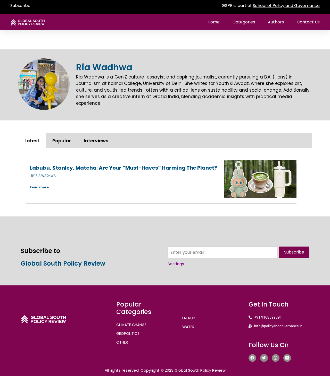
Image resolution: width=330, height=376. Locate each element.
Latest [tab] (31, 140)
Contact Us (308, 22)
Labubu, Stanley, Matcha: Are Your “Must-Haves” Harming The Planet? (123, 167)
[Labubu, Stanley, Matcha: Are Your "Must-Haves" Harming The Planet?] (260, 179)
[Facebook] (252, 358)
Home (214, 22)
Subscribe (20, 5)
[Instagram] (275, 358)
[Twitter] (264, 358)
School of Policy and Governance (286, 5)
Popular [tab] (61, 140)
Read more (39, 187)
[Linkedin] (287, 358)
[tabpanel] (165, 179)
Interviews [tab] (96, 140)
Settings (176, 264)
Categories (244, 22)
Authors (276, 22)
